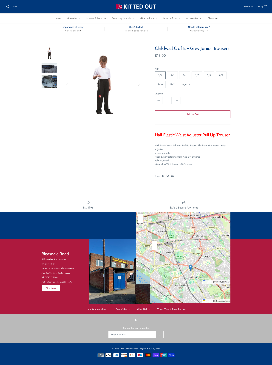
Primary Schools (94, 18)
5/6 (185, 75)
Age (157, 68)
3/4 (160, 75)
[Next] (138, 84)
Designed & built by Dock (149, 348)
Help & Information (97, 309)
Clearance (213, 18)
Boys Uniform (170, 18)
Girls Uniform (147, 18)
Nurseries (72, 18)
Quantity (159, 93)
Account (247, 6)
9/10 (160, 84)
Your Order (122, 309)
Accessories (192, 18)
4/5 (172, 75)
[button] (183, 244)
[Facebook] (136, 320)
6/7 (197, 75)
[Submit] (159, 334)
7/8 (209, 75)
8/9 (221, 75)
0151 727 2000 (51, 277)
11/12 (173, 84)
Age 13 (186, 84)
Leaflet (210, 281)
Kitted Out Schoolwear (129, 348)
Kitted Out (142, 309)
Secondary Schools (122, 18)
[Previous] (67, 84)
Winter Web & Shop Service (171, 309)
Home (57, 18)
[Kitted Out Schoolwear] (136, 6)
